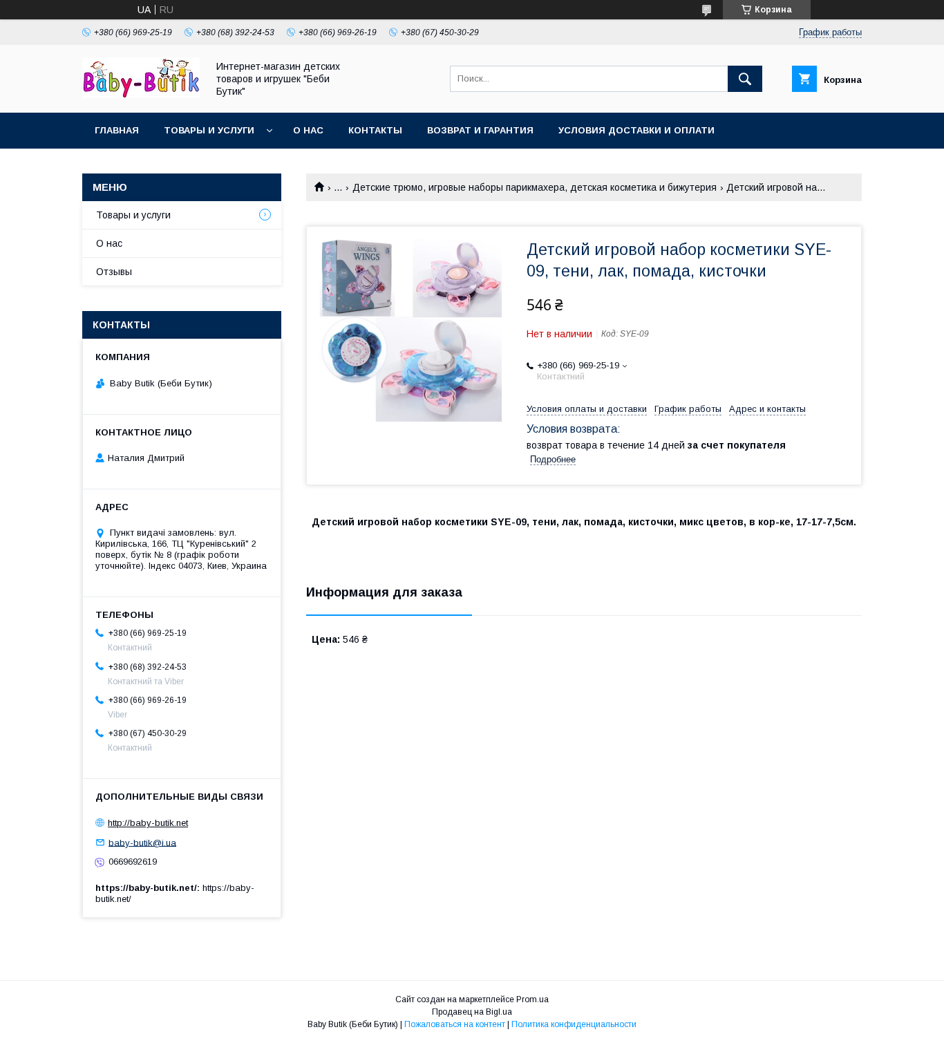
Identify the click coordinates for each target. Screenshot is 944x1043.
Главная (117, 130)
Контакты (375, 130)
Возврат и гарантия (480, 130)
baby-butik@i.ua (142, 842)
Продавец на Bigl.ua (472, 1012)
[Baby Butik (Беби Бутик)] (141, 94)
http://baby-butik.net (148, 823)
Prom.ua (532, 999)
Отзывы (114, 271)
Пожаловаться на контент (454, 1024)
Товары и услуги (209, 130)
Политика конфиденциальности (573, 1024)
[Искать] (745, 79)
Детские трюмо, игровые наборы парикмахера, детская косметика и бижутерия (534, 187)
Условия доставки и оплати (636, 130)
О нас (308, 130)
